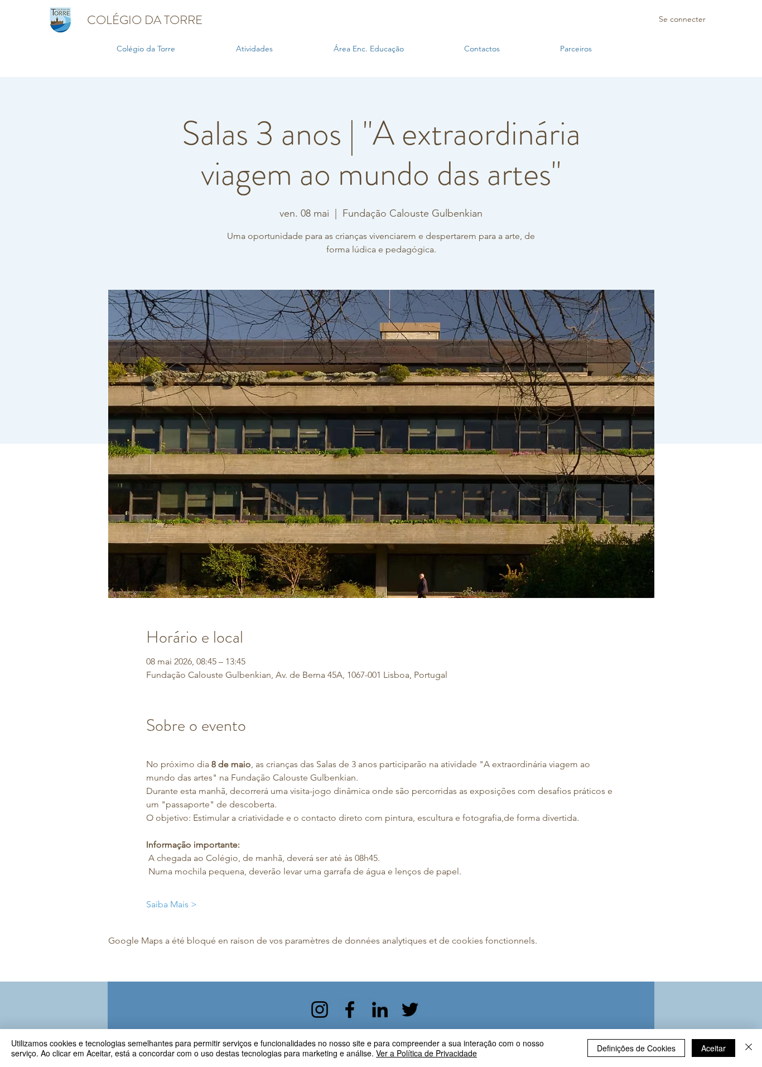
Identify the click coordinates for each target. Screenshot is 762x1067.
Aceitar (713, 1048)
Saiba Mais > (171, 904)
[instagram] (319, 1009)
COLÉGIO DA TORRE (144, 19)
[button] (279, 49)
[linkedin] (380, 1009)
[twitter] (410, 1009)
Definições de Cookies (636, 1048)
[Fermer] (748, 1048)
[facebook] (350, 1009)
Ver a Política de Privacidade (426, 1053)
